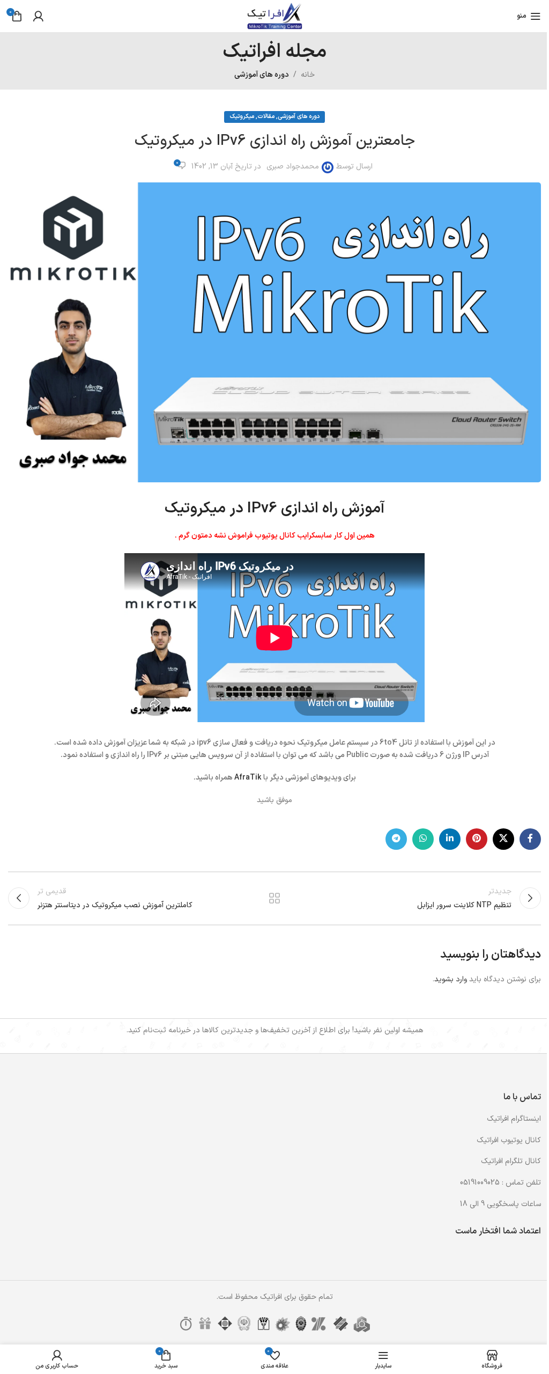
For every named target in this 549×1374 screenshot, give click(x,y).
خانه (308, 74)
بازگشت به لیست (274, 898)
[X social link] (503, 839)
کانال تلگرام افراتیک (511, 1161)
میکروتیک (241, 116)
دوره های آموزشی (261, 74)
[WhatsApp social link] (423, 839)
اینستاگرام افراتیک (514, 1119)
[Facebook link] (530, 839)
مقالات (265, 116)
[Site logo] (274, 15)
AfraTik (248, 777)
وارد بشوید (450, 979)
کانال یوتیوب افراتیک (509, 1140)
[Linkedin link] (450, 839)
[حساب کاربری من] (38, 16)
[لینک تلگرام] (396, 839)
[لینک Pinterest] (476, 839)
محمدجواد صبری (292, 166)
